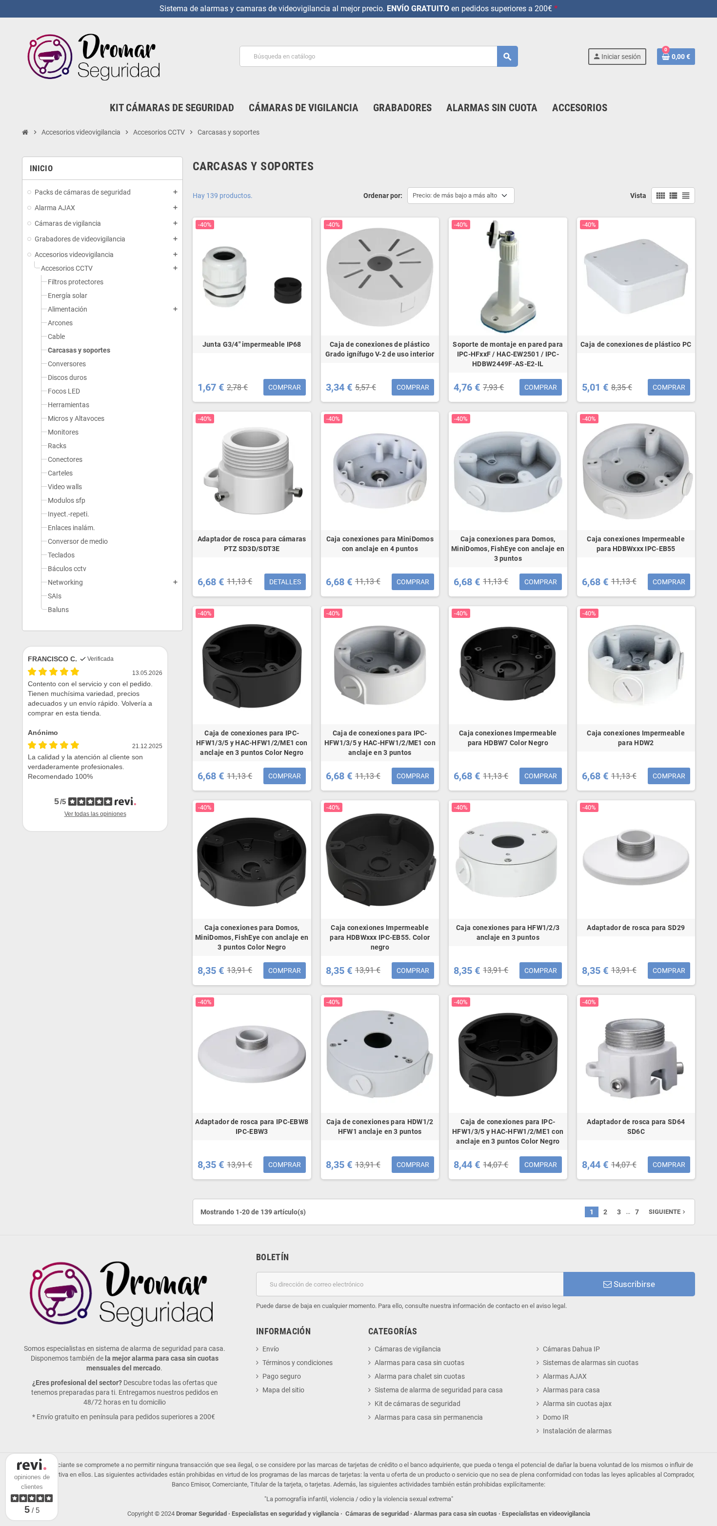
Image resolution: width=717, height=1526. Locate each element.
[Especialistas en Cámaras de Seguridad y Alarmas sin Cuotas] (96, 56)
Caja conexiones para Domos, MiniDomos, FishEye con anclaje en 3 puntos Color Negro (251, 937)
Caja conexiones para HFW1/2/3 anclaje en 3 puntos (507, 932)
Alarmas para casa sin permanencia (429, 1417)
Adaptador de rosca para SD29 (636, 927)
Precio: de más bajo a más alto (455, 195)
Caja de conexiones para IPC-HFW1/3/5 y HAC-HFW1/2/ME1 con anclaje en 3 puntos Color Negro (251, 742)
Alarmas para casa (571, 1390)
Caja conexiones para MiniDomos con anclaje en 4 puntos (380, 544)
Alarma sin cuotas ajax (577, 1403)
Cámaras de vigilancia (408, 1349)
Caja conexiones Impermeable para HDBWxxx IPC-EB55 (636, 544)
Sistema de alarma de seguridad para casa (439, 1390)
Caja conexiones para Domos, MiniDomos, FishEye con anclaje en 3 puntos (507, 548)
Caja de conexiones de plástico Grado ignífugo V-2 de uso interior (380, 349)
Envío (270, 1349)
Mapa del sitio (283, 1390)
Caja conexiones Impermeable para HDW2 (636, 738)
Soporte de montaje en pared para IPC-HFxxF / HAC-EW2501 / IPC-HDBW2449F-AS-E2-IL (508, 354)
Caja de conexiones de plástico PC (635, 344)
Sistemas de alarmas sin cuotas (590, 1363)
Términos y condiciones (297, 1363)
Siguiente (668, 1211)
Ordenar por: (382, 195)
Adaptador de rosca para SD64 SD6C (636, 1126)
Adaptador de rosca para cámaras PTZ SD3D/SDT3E (252, 544)
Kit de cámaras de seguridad (417, 1403)
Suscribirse (633, 1284)
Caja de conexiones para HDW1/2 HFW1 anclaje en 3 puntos (379, 1126)
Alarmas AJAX (565, 1376)
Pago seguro (281, 1376)
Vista (638, 195)
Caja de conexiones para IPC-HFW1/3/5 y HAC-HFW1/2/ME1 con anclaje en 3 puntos (380, 742)
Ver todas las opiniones (95, 814)
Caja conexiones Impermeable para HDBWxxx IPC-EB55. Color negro (380, 937)
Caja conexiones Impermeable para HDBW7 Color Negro (508, 738)
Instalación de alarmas (577, 1431)
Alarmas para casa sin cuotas (419, 1363)
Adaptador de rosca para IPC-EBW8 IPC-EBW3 (251, 1126)
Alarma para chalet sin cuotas (420, 1376)
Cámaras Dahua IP (571, 1349)
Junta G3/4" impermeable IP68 (251, 344)
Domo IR (556, 1417)
